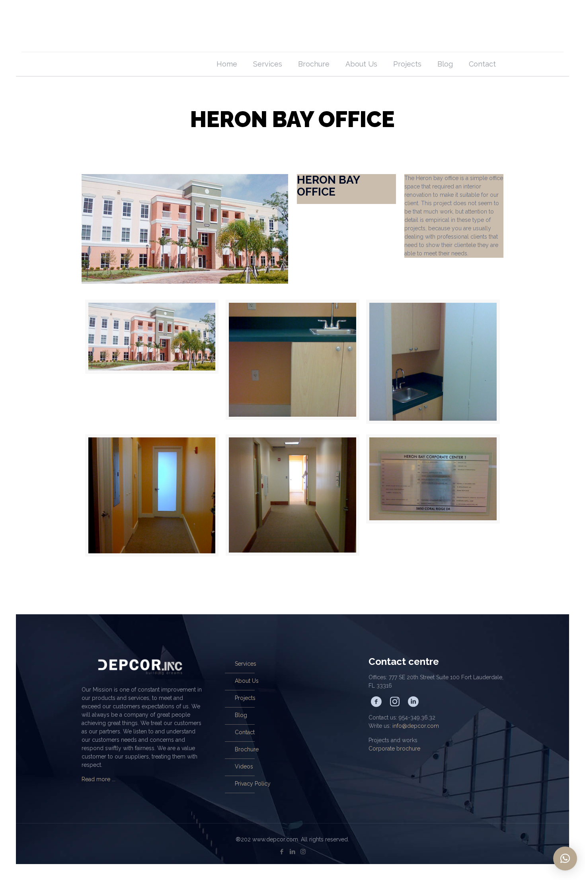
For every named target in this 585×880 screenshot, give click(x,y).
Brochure (247, 749)
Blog (241, 715)
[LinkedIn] (292, 851)
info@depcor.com (415, 726)
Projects (245, 698)
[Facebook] (281, 851)
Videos (244, 766)
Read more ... (98, 779)
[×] (565, 858)
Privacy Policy (253, 783)
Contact (245, 732)
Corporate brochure (394, 748)
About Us (247, 681)
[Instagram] (303, 851)
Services (245, 663)
